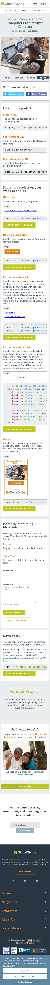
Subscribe (25, 830)
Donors (7, 893)
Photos (31, 78)
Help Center (24, 871)
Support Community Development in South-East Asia (25, 773)
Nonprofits (25, 10)
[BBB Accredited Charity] (25, 950)
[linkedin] (37, 880)
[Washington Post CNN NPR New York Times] (25, 942)
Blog (43, 10)
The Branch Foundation (26, 30)
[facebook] (13, 880)
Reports (19, 78)
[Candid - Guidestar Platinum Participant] (15, 950)
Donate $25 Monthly (14, 316)
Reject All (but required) (25, 976)
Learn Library (11, 928)
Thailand (23, 19)
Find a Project (25, 786)
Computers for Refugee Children (20, 210)
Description (8, 584)
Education (13, 19)
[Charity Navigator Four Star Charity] (7, 950)
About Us (8, 919)
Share (43, 78)
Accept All (25, 971)
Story (7, 78)
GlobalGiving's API (34, 644)
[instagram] (25, 880)
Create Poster (14, 612)
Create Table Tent (16, 620)
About (17, 10)
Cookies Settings (25, 982)
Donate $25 (10, 312)
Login (43, 3)
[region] (25, 970)
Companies (35, 10)
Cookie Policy (8, 966)
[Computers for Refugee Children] (16, 472)
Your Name (8, 570)
